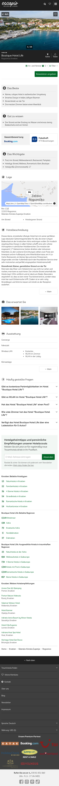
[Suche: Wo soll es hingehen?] (45, 4)
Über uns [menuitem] (5, 688)
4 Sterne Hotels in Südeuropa (15, 562)
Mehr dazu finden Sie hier (23, 465)
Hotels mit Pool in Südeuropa (15, 567)
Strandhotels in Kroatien (14, 496)
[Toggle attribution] (54, 203)
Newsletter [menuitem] (6, 702)
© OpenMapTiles (21, 203)
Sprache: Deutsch (8, 723)
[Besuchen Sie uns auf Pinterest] (32, 782)
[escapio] (10, 4)
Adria (6, 523)
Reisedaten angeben (46, 74)
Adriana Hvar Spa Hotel (10, 632)
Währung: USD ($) (8, 730)
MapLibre (10, 203)
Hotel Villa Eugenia (9, 625)
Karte (47, 56)
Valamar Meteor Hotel (10, 603)
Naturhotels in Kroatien (13, 481)
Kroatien (12, 649)
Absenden (48, 457)
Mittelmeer (8, 518)
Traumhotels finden (9, 668)
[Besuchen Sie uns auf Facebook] (21, 782)
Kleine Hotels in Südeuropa (14, 577)
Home (3, 649)
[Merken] (55, 14)
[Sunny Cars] (29, 753)
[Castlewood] (10, 763)
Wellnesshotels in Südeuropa (15, 557)
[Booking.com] (29, 743)
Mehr (49, 291)
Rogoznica (47, 649)
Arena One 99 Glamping (11, 588)
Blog (3, 695)
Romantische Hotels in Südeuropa (17, 572)
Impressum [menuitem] (6, 709)
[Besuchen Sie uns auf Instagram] (27, 782)
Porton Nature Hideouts (11, 595)
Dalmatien (8, 538)
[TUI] (49, 743)
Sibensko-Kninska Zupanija (29, 649)
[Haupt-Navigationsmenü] (56, 4)
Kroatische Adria (11, 528)
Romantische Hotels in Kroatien (17, 501)
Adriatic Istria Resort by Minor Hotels (16, 618)
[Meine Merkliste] (49, 4)
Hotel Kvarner (6, 610)
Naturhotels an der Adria (14, 552)
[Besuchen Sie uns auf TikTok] (38, 782)
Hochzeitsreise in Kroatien (14, 506)
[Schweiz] (49, 753)
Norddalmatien (10, 533)
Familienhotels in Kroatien (14, 486)
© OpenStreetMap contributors (40, 203)
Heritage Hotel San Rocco (11, 640)
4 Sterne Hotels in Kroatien (15, 491)
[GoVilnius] (29, 764)
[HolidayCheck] (10, 753)
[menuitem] (29, 674)
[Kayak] (10, 743)
